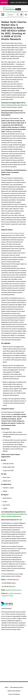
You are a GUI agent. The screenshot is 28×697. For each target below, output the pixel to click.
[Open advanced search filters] (21, 14)
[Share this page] (26, 14)
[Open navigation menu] (2, 14)
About (6, 687)
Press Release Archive (16, 687)
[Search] (18, 14)
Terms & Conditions (14, 694)
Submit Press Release (14, 691)
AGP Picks (4, 2)
